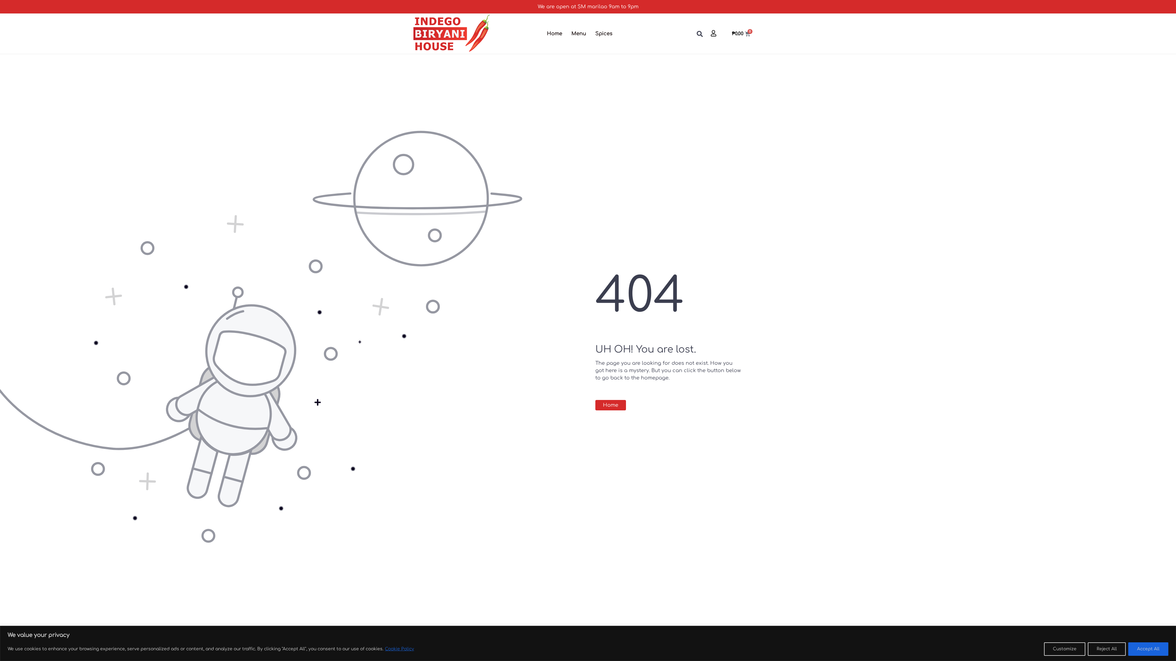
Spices (603, 33)
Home (554, 33)
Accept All (1148, 649)
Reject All (1107, 649)
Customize (1064, 649)
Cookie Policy (399, 649)
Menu (578, 33)
